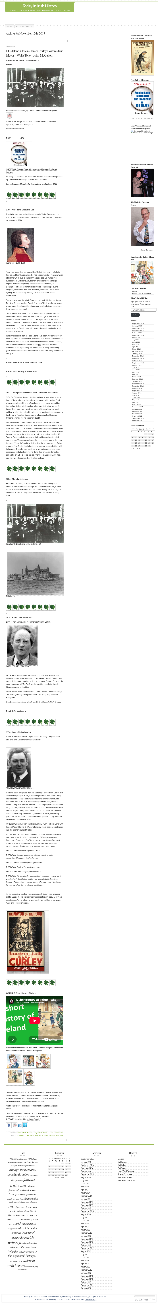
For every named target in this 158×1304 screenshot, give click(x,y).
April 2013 (135, 374)
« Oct (133, 448)
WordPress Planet (125, 1177)
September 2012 (138, 390)
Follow (135, 315)
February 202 (137, 421)
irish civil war (24, 1211)
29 (146, 446)
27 (139, 446)
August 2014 (136, 337)
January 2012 (137, 409)
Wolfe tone (59, 1135)
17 (153, 440)
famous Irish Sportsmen (22, 1192)
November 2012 (138, 386)
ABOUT (9, 26)
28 (142, 446)
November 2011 (137, 414)
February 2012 (137, 407)
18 (132, 443)
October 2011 (137, 416)
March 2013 (136, 377)
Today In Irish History (40, 6)
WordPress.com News (126, 1180)
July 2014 (135, 340)
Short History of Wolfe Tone (24, 372)
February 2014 (137, 351)
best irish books (26, 1162)
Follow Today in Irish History (140, 298)
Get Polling (122, 1165)
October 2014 (137, 333)
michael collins (17, 1247)
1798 (10, 1159)
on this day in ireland (25, 1251)
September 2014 (138, 335)
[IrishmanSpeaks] (9, 1127)
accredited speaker (13, 1162)
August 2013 (136, 365)
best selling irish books (26, 1165)
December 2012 (138, 384)
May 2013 (135, 372)
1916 (25, 1159)
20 (139, 443)
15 (146, 440)
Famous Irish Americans (34, 1135)
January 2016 (137, 326)
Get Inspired (122, 1162)
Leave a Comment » (56, 1133)
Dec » (138, 448)
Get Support (122, 1168)
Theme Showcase (125, 1174)
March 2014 (136, 349)
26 (136, 446)
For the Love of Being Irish (24, 26)
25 (132, 446)
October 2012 (137, 388)
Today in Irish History (40, 1133)
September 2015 (138, 328)
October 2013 (137, 360)
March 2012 (136, 404)
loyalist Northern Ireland (29, 1243)
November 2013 (138, 358)
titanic (21, 1261)
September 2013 (138, 363)
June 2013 (136, 370)
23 (149, 443)
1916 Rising (32, 1159)
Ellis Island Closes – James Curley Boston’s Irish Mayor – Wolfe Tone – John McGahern (34, 53)
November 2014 (138, 330)
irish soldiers (24, 1228)
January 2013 (137, 381)
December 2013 (138, 356)
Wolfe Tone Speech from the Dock (27, 362)
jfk (20, 1243)
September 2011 (138, 418)
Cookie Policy (90, 1299)
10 (153, 437)
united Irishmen (49, 1135)
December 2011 (137, 411)
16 (149, 440)
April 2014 (135, 347)
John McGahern (19, 711)
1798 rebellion (20, 1135)
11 (132, 440)
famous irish (19, 1180)
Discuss (121, 1159)
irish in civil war (16, 1219)
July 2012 (135, 395)
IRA (10, 1206)
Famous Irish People (24, 1133)
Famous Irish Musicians (18, 1190)
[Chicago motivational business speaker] (9, 118)
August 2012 (136, 393)
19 (136, 443)
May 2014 (135, 344)
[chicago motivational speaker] (20, 1127)
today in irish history (21, 1263)
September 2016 (138, 323)
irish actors (18, 1206)
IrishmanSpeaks (40, 1106)
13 (139, 440)
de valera (23, 1174)
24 (153, 443)
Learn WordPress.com (126, 1171)
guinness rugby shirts (30, 1201)
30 (149, 446)
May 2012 (135, 400)
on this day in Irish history (22, 1253)
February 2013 (137, 379)
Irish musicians (24, 1223)
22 (146, 443)
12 (136, 440)
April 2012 (135, 402)
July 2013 (135, 367)
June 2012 (136, 397)
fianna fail (30, 1198)
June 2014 (136, 342)
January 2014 (137, 354)
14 (142, 440)
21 (142, 443)
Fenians (22, 1199)
